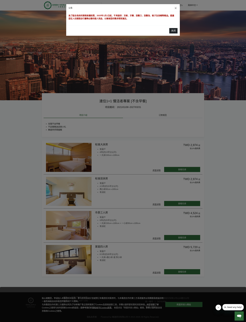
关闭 (173, 30)
